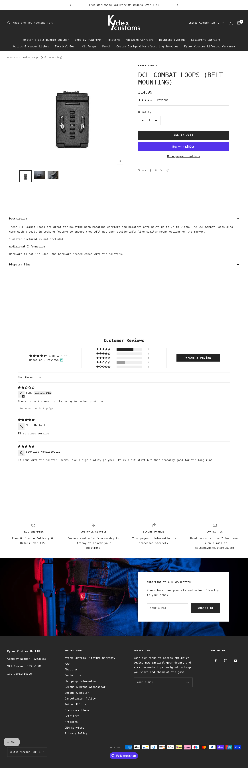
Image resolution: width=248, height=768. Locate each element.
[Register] (187, 682)
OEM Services (74, 727)
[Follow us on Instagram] (226, 661)
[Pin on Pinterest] (155, 170)
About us (71, 669)
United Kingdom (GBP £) (205, 22)
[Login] (231, 23)
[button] (124, 218)
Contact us (73, 675)
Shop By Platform (88, 39)
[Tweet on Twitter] (161, 170)
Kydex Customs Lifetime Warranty (209, 46)
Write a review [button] (198, 358)
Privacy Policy (76, 733)
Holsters (113, 39)
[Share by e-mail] (167, 170)
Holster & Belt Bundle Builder (45, 39)
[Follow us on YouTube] (236, 661)
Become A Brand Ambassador (85, 687)
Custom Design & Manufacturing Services (147, 46)
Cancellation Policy (80, 698)
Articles (71, 721)
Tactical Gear (65, 46)
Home (10, 57)
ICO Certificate (19, 673)
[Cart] (239, 23)
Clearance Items (77, 710)
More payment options (183, 156)
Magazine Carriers (139, 39)
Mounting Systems (172, 39)
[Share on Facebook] (150, 170)
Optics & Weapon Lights (31, 46)
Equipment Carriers (206, 39)
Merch (106, 46)
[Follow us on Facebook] (216, 661)
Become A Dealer (77, 692)
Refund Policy (75, 704)
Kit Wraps (89, 46)
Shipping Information (81, 681)
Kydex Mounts (148, 65)
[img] (26, 387)
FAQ (67, 663)
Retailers (72, 716)
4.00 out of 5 (59, 356)
